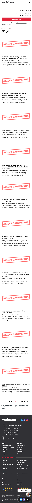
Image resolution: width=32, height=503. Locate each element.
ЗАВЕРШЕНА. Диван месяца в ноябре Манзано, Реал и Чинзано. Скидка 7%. (14, 57)
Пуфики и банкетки (22, 474)
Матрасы (19, 480)
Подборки (5, 468)
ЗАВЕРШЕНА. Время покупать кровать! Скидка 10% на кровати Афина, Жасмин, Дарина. (15, 274)
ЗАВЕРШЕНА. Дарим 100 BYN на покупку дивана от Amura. (15, 237)
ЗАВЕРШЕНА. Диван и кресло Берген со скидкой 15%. (14, 200)
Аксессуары (20, 482)
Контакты (20, 453)
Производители (22, 468)
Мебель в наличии (7, 474)
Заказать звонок (16, 19)
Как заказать (21, 445)
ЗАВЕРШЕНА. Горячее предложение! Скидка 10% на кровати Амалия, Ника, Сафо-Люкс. (15, 166)
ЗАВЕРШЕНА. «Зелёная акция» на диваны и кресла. (16, 384)
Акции (3, 443)
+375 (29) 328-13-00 (24, 10)
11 (22, 401)
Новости (4, 460)
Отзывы (19, 449)
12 (24, 401)
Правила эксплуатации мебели (23, 465)
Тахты (3, 480)
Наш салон (20, 443)
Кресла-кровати (6, 484)
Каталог (9, 28)
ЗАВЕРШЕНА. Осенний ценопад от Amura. (15, 130)
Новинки (19, 484)
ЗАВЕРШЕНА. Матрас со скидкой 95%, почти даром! (14, 311)
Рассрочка (5, 453)
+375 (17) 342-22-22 (12, 431)
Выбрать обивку (22, 460)
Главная (3, 28)
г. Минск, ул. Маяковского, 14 (14, 425)
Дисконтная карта (7, 445)
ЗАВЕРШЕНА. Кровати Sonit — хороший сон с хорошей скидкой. (15, 348)
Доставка (5, 449)
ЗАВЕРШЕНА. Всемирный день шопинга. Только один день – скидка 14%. (15, 94)
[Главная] (7, 3)
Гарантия (19, 447)
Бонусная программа (8, 447)
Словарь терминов (7, 465)
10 (19, 401)
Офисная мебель (21, 478)
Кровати (4, 478)
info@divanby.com (11, 438)
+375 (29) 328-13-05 (24, 13)
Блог (3, 462)
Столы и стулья (21, 476)
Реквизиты (20, 451)
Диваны (4, 476)
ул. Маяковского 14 (21, 23)
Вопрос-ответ (21, 462)
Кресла (4, 482)
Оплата (4, 451)
